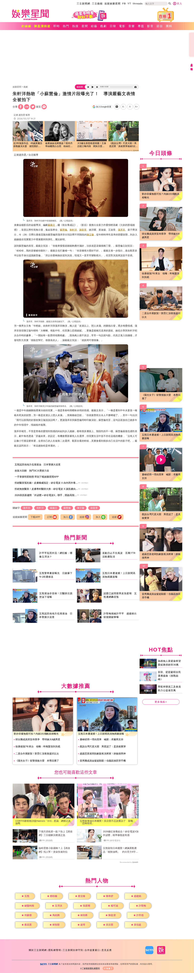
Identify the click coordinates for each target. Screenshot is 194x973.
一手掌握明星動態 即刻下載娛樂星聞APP (37, 476)
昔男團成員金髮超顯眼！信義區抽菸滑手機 (103, 760)
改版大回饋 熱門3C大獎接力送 (32, 470)
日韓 (113, 26)
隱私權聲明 (54, 950)
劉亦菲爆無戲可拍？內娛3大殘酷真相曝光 (36, 733)
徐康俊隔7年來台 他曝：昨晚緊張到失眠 (37, 746)
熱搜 (75, 26)
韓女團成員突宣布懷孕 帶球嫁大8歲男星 (37, 739)
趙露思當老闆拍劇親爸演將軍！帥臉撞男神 (103, 753)
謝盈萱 (82, 230)
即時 (56, 26)
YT (129, 3)
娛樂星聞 (17, 87)
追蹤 (82, 517)
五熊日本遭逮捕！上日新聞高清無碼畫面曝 (101, 733)
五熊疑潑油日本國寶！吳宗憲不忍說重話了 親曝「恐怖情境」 (106, 822)
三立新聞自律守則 (73, 950)
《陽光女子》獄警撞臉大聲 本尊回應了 (37, 760)
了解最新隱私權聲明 (91, 968)
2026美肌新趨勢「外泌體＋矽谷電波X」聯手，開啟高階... (46, 495)
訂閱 (49, 517)
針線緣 (26, 26)
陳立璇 (90, 234)
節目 (160, 26)
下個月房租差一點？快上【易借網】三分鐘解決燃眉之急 (55, 833)
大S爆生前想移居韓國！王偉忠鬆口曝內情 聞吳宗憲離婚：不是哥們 (91, 145)
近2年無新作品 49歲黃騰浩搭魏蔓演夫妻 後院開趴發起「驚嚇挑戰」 (27, 145)
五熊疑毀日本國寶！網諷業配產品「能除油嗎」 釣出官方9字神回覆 (120, 850)
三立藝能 (97, 3)
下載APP (35, 517)
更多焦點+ (161, 702)
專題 (141, 26)
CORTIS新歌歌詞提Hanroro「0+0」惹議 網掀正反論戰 (43, 822)
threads (138, 3)
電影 (122, 26)
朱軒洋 (73, 230)
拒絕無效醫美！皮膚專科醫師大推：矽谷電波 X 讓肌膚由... (46, 489)
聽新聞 (80, 87)
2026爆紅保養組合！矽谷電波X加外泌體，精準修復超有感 (121, 833)
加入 (65, 517)
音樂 (131, 26)
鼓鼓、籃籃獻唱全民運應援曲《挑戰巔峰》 (169, 676)
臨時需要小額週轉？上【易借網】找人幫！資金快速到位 (54, 850)
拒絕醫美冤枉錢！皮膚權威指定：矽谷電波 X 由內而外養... (46, 483)
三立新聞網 (83, 3)
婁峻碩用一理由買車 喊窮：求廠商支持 (101, 739)
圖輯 (169, 26)
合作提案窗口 (92, 950)
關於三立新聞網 (38, 950)
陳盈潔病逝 (42, 26)
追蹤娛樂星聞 (112, 3)
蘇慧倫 (63, 230)
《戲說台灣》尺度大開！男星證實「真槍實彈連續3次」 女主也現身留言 (123, 145)
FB (124, 3)
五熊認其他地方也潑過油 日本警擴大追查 (38, 464)
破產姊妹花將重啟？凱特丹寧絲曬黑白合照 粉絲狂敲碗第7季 (59, 145)
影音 (150, 26)
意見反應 (107, 950)
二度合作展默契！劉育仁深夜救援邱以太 (37, 753)
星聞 (85, 26)
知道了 (109, 968)
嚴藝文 (51, 225)
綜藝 (94, 26)
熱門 (66, 26)
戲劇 (103, 26)
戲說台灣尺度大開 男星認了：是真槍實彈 (103, 746)
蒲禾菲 (121, 230)
